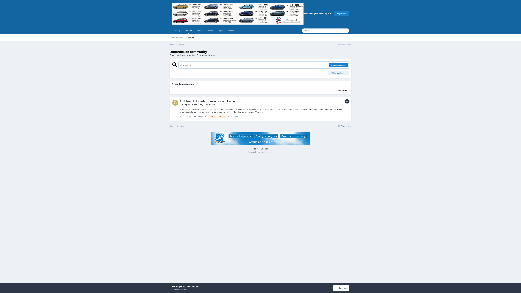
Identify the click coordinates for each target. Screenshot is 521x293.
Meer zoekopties (339, 73)
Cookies (264, 149)
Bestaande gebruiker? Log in (317, 14)
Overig (177, 31)
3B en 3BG (210, 104)
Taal (255, 149)
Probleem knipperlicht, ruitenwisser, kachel (208, 101)
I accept (342, 288)
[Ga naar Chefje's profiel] (175, 103)
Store (199, 31)
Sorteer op (343, 91)
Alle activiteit (177, 37)
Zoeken (191, 37)
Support (210, 31)
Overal (337, 31)
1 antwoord (201, 116)
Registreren (342, 13)
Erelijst (231, 31)
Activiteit (188, 31)
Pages (220, 31)
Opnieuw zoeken (338, 65)
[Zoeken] (346, 30)
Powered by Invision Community (260, 152)
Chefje (183, 104)
